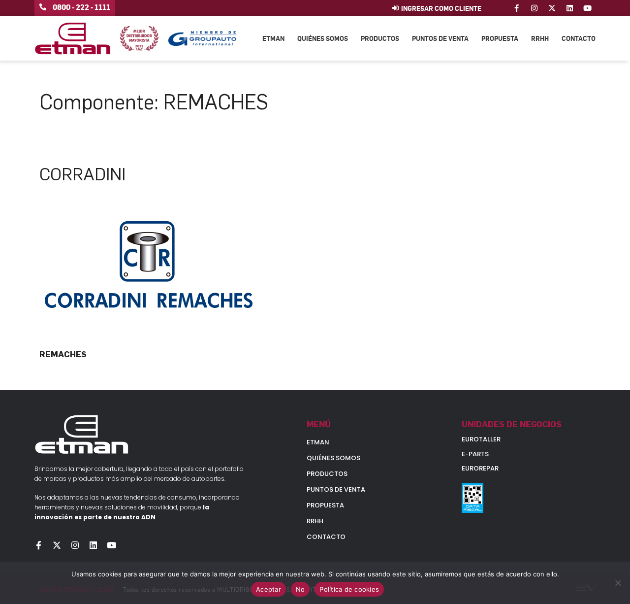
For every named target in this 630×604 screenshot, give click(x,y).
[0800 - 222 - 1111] (42, 6)
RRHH (540, 38)
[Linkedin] (570, 8)
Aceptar (268, 589)
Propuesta (499, 38)
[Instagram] (534, 8)
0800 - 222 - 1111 (81, 7)
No (300, 589)
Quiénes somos (322, 38)
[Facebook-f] (516, 8)
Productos (380, 38)
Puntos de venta (440, 38)
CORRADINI (82, 174)
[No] (618, 583)
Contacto (579, 38)
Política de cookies (349, 589)
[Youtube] (587, 8)
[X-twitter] (552, 8)
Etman (273, 38)
